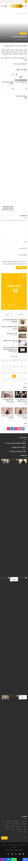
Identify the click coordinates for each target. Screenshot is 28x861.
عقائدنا (24, 826)
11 (17, 369)
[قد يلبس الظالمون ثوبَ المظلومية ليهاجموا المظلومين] (5, 635)
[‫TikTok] (8, 428)
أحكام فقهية (9, 821)
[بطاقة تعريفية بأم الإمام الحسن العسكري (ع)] (22, 322)
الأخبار (3, 821)
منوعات (20, 831)
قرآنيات (24, 829)
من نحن (11, 850)
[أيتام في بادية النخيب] (23, 635)
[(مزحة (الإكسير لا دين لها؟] (21, 76)
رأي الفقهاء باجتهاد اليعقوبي (10, 341)
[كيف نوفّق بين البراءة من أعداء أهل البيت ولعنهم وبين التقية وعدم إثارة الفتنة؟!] (22, 350)
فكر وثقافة (12, 826)
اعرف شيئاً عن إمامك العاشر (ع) (22, 417)
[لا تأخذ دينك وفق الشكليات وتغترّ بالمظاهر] (14, 754)
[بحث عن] (2, 6)
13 (10, 369)
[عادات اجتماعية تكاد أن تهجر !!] (14, 517)
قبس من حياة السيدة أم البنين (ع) (7, 417)
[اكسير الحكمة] (14, 6)
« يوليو (25, 383)
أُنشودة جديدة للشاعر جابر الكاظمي (7, 82)
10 (21, 369)
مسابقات (8, 829)
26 (14, 376)
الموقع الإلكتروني (23, 255)
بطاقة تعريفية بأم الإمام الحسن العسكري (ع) (10, 320)
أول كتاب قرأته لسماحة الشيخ (21, 97)
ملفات (25, 831)
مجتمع (13, 829)
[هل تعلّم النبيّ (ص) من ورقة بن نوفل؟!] (7, 394)
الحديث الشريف (23, 823)
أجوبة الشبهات (16, 821)
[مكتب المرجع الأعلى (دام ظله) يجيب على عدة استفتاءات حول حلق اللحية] (14, 579)
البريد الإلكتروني (23, 248)
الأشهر (20, 314)
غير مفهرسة (18, 13)
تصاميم (8, 823)
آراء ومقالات (23, 821)
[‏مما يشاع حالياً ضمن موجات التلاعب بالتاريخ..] (23, 461)
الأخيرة (7, 314)
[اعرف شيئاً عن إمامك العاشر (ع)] (21, 410)
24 (21, 376)
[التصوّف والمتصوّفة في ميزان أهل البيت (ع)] (22, 329)
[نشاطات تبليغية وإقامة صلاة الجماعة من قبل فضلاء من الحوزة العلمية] (7, 146)
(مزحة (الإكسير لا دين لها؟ (21, 82)
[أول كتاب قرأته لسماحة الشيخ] (21, 91)
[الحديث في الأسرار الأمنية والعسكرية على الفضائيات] (5, 697)
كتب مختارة (19, 829)
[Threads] (5, 429)
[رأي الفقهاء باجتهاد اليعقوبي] (22, 343)
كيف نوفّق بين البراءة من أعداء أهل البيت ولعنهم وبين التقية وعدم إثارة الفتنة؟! (10, 349)
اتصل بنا (15, 850)
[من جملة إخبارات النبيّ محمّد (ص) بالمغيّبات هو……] (21, 394)
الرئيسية (24, 13)
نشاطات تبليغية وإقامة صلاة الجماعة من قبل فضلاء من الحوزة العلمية (7, 208)
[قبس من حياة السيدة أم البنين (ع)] (7, 410)
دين (4, 823)
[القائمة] (26, 6)
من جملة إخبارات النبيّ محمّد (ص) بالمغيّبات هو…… (22, 401)
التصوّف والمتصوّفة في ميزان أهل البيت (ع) (9, 327)
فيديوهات (6, 826)
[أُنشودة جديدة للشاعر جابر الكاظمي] (7, 76)
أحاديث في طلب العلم (12, 334)
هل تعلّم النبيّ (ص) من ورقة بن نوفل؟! (8, 400)
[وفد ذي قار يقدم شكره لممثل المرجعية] (5, 461)
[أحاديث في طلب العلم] (22, 336)
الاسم (25, 241)
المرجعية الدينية (15, 823)
